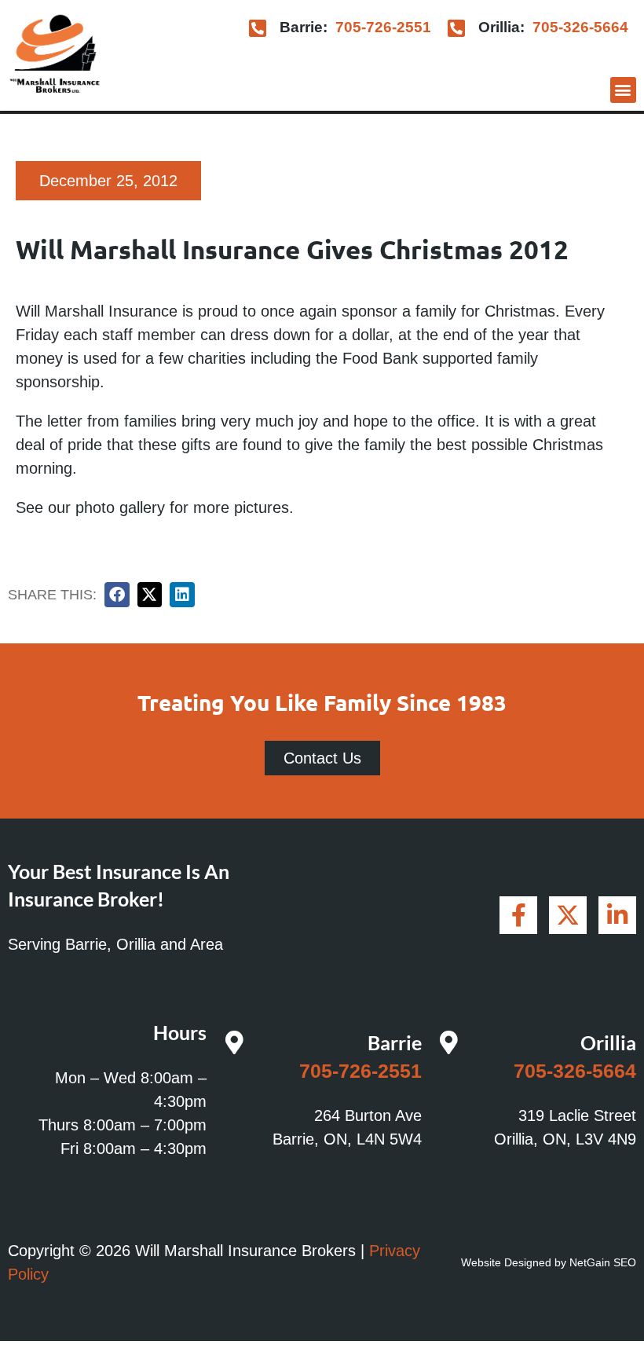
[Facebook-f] (518, 915)
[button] (623, 90)
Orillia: (501, 27)
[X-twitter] (568, 915)
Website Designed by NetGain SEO (548, 1262)
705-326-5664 (580, 27)
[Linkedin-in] (617, 915)
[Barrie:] (258, 28)
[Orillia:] (457, 28)
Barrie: (303, 27)
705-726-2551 (383, 27)
